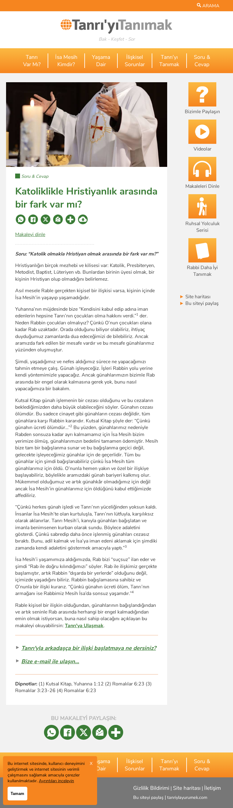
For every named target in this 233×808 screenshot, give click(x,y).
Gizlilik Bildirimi (151, 788)
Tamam (17, 793)
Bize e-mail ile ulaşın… (50, 661)
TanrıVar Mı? (32, 60)
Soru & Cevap (34, 176)
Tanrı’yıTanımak (169, 60)
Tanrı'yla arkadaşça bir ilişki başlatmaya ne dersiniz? (88, 648)
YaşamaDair (101, 60)
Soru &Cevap (202, 60)
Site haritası (195, 296)
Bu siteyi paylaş (199, 303)
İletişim (212, 788)
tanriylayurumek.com (187, 797)
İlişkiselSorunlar (135, 60)
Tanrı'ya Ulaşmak (84, 625)
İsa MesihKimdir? (66, 60)
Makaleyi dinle (30, 234)
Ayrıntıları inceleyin (56, 781)
